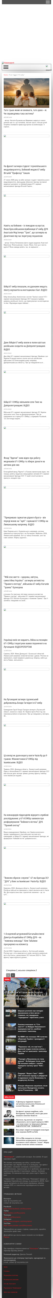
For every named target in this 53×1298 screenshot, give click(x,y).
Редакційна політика (11, 1275)
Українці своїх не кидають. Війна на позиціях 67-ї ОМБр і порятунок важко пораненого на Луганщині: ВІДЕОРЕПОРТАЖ (25, 643)
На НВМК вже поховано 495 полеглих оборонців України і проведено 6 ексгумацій (32, 1039)
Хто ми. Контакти (10, 1284)
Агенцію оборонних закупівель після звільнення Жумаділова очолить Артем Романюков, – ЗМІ (32, 1088)
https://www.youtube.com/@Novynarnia (18, 1225)
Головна (6, 1271)
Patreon (6, 1237)
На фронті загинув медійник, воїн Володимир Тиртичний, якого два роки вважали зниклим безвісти (31, 1113)
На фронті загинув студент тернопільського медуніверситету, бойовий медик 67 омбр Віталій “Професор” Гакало (25, 169)
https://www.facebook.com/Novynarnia (17, 1209)
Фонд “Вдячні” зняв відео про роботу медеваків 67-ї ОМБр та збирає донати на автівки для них (24, 461)
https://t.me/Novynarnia (12, 1217)
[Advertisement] (26, 32)
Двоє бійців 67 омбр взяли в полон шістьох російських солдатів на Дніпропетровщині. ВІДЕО (24, 346)
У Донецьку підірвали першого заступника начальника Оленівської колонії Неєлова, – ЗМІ (30, 1104)
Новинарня (9, 1157)
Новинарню (34, 1248)
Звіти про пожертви (10, 1292)
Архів (5, 1267)
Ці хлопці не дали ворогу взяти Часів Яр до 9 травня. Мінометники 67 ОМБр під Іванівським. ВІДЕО (25, 759)
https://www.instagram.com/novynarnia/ (18, 1221)
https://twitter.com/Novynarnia (14, 1213)
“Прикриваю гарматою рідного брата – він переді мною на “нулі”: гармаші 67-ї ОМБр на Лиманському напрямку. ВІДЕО (26, 521)
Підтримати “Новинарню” (12, 1288)
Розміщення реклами (11, 1279)
